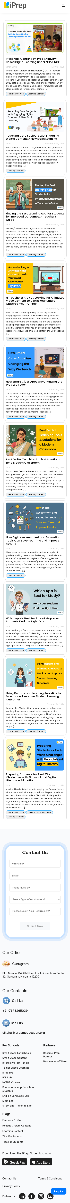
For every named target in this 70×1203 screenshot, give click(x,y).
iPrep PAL (7, 1072)
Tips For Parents (12, 1136)
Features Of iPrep (12, 1120)
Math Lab (8, 1100)
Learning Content (12, 1131)
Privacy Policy (11, 1186)
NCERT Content (11, 1082)
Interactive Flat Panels (15, 1062)
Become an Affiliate (55, 1061)
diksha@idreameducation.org (23, 1032)
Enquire (58, 1191)
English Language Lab (15, 1095)
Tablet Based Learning (15, 1067)
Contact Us (9, 1178)
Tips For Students (12, 1141)
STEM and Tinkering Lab (17, 1105)
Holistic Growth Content (16, 1125)
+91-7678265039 (15, 1010)
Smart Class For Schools (16, 1053)
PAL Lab (7, 1077)
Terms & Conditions (50, 1178)
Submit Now (35, 926)
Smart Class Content (14, 1057)
